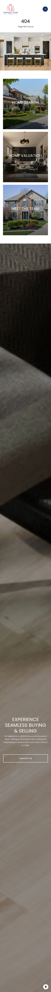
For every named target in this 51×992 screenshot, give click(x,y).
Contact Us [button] (25, 758)
